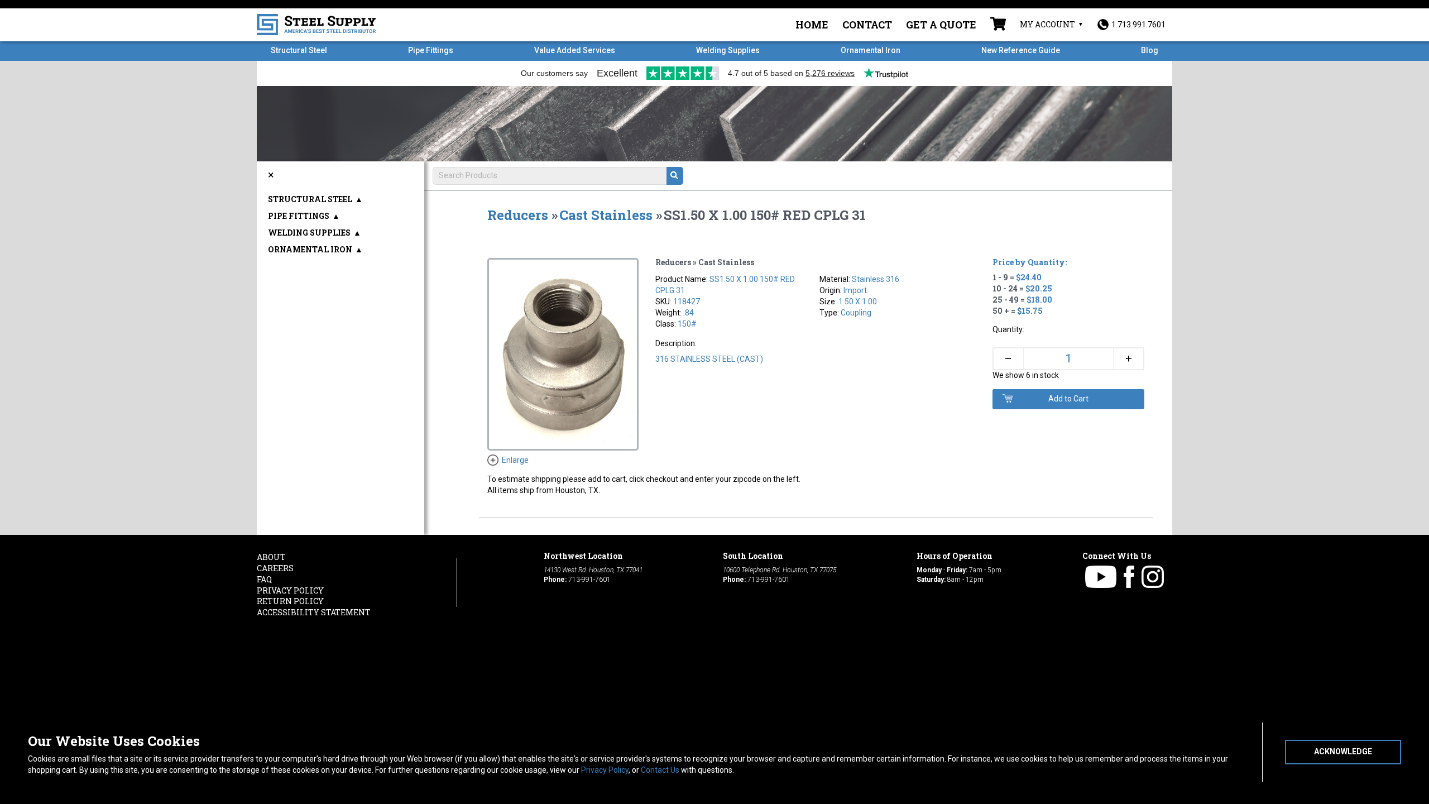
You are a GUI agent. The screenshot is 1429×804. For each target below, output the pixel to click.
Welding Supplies (728, 50)
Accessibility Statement (314, 612)
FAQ (264, 579)
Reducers (517, 215)
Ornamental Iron (870, 50)
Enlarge (515, 460)
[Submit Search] (674, 176)
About (271, 557)
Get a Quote (941, 24)
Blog (1149, 50)
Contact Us (660, 769)
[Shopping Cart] (998, 25)
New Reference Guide (1020, 50)
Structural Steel (299, 50)
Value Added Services (574, 50)
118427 (686, 301)
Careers (275, 568)
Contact (867, 24)
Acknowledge (1343, 751)
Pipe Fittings (430, 50)
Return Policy (290, 601)
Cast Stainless (606, 215)
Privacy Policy (605, 769)
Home (811, 24)
